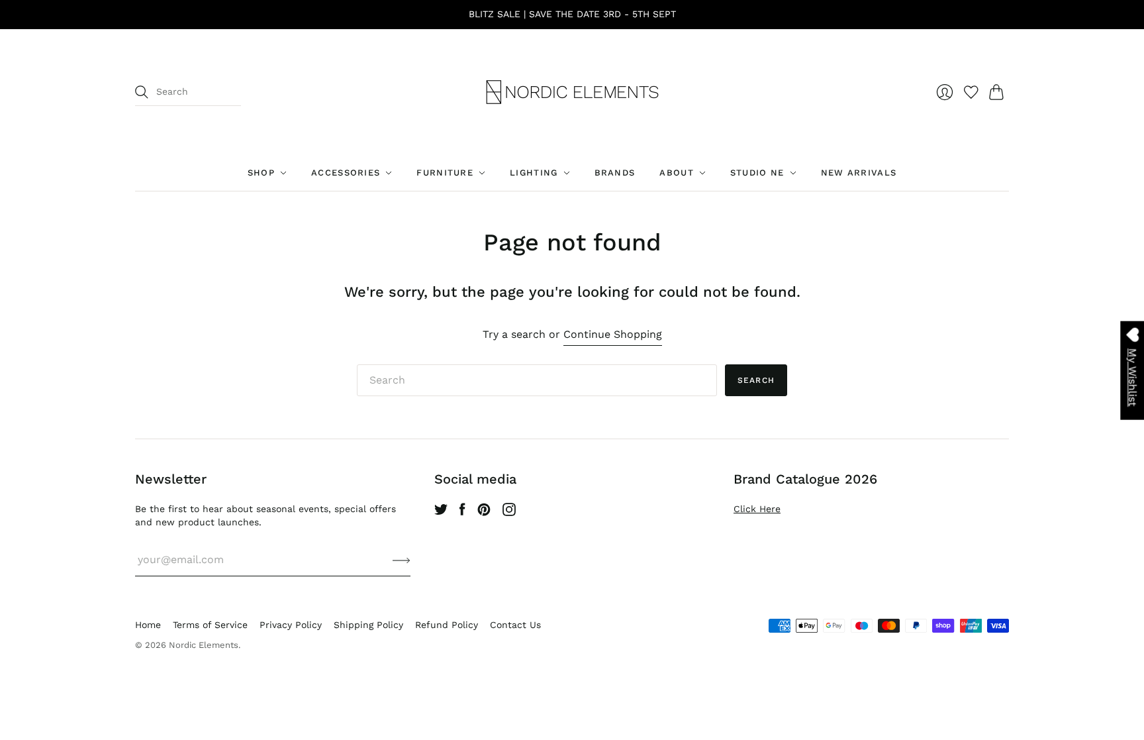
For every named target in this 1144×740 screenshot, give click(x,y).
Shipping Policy (368, 624)
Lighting (533, 173)
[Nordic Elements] (572, 92)
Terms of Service (210, 624)
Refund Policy (446, 624)
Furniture (444, 173)
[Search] (141, 92)
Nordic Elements (203, 645)
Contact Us (515, 624)
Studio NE (757, 173)
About (676, 173)
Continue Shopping (612, 334)
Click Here (757, 508)
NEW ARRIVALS (859, 173)
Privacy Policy (291, 624)
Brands (615, 173)
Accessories (345, 173)
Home (148, 624)
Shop (261, 173)
